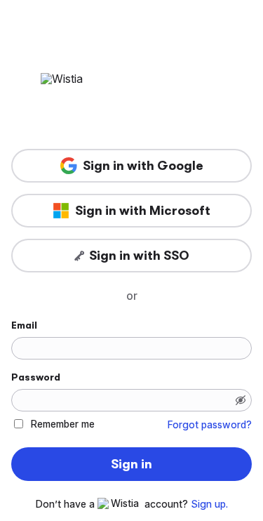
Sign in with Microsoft (142, 211)
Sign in (131, 464)
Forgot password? (210, 424)
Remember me (63, 424)
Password (35, 377)
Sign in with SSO (139, 256)
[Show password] (240, 400)
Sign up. (209, 504)
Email (24, 325)
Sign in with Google (143, 166)
